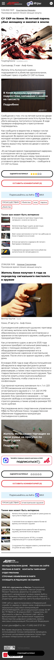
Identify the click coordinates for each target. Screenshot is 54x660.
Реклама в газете (11, 569)
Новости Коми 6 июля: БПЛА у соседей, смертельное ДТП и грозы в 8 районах (27, 539)
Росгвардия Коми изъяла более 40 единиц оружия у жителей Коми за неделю (29, 531)
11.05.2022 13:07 (7, 10)
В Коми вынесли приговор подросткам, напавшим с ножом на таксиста (25, 96)
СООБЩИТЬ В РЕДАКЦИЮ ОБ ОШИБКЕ (21, 580)
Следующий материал (26, 653)
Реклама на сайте (39, 566)
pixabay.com (22, 61)
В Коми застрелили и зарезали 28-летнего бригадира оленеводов (28, 243)
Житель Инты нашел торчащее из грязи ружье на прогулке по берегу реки (26, 437)
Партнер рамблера (24, 648)
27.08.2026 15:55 (8, 264)
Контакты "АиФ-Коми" (34, 569)
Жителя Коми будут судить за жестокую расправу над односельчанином (27, 227)
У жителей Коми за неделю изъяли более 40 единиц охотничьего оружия (29, 523)
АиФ (19, 319)
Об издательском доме (15, 566)
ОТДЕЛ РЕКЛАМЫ (10, 573)
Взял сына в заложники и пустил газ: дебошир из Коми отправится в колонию (31, 235)
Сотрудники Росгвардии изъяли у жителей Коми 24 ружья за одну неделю (31, 547)
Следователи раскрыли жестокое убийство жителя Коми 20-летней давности (29, 251)
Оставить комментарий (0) (27, 183)
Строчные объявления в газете (18, 576)
